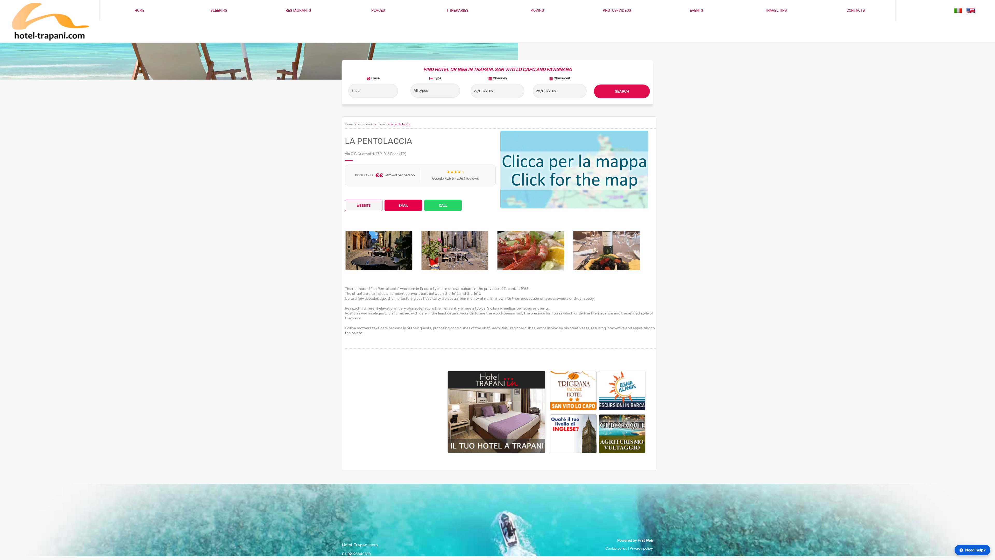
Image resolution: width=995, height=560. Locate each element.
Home (349, 124)
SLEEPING (219, 10)
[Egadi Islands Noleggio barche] (622, 390)
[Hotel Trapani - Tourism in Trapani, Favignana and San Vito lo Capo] (49, 40)
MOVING (537, 10)
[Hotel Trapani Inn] (496, 451)
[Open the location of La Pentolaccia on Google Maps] (574, 169)
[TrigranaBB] (573, 390)
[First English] (573, 433)
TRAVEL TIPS (776, 10)
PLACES (378, 10)
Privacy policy (641, 548)
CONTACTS (856, 10)
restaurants (365, 124)
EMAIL (403, 205)
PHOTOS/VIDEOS (617, 10)
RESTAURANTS (298, 10)
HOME (139, 10)
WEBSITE (364, 205)
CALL (443, 205)
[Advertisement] (396, 407)
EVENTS (696, 10)
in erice (382, 124)
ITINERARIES (457, 10)
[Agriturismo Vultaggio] (622, 433)
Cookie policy (616, 548)
